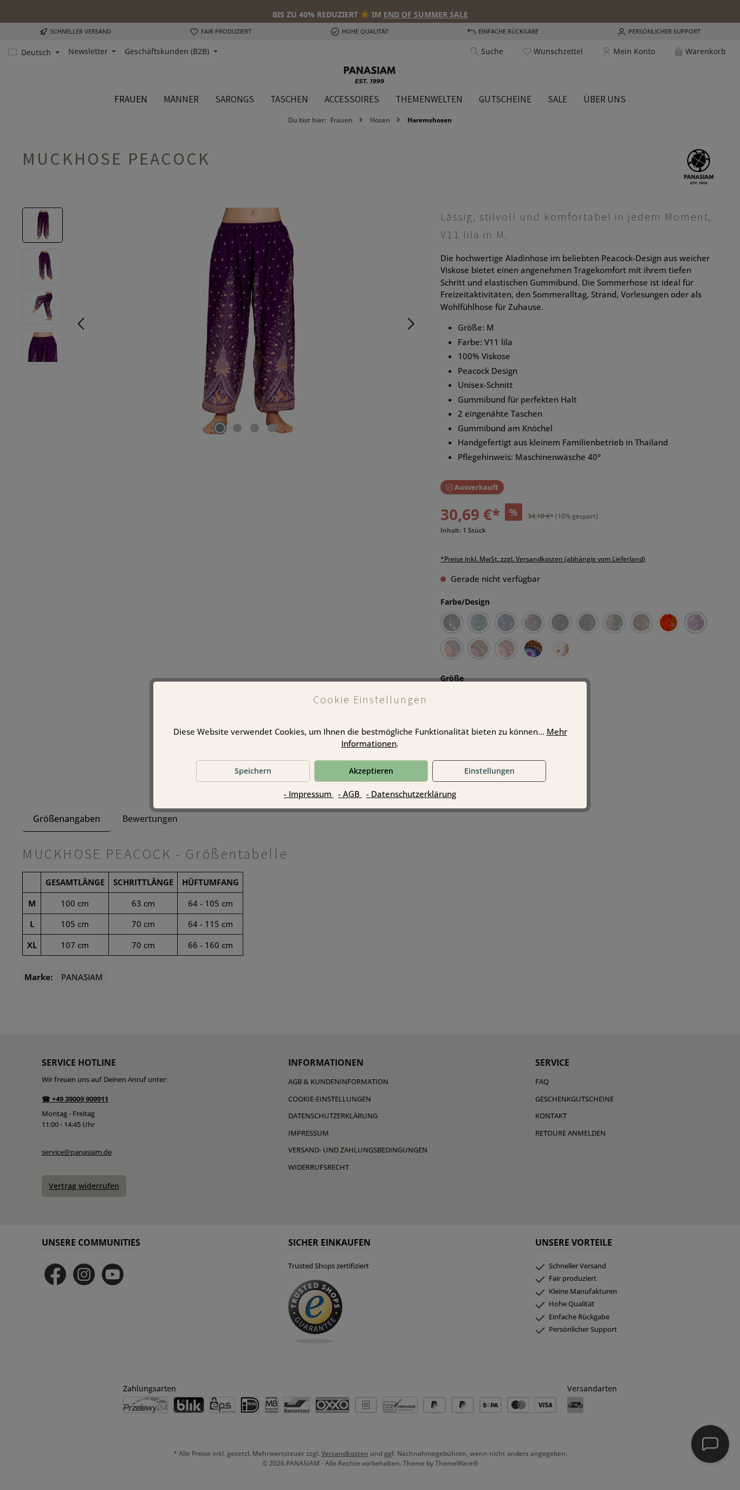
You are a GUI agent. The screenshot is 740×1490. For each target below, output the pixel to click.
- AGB (350, 793)
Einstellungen (489, 771)
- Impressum (309, 793)
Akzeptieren (371, 771)
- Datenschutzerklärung (411, 793)
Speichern (253, 771)
